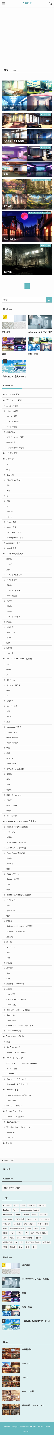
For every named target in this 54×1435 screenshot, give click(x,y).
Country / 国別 (12, 1090)
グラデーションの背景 (15, 437)
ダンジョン (10, 947)
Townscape (7, 1219)
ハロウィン (10, 1138)
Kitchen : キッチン (13, 732)
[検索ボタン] (50, 3)
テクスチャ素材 (13, 394)
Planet (26, 1215)
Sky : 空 (9, 517)
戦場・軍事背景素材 (25, 1238)
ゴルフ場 (9, 653)
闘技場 (9, 921)
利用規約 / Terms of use (20, 1426)
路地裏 (9, 717)
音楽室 (9, 800)
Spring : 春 (10, 1132)
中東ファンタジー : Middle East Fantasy (21, 1063)
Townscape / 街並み (15, 1036)
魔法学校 (9, 937)
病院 (8, 779)
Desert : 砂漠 (11, 548)
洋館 (8, 869)
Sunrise (43, 1215)
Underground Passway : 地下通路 (19, 926)
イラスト (17, 1224)
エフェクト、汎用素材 (15, 769)
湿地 (8, 485)
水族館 (9, 606)
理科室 (9, 811)
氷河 (8, 491)
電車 (8, 973)
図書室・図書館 (12, 743)
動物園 (9, 648)
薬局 (8, 952)
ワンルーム (10, 680)
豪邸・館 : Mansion (13, 795)
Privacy (33, 1426)
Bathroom (7, 1205)
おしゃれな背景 (12, 411)
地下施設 (9, 968)
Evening (41, 1205)
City (15, 1205)
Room (34, 1215)
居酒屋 (9, 601)
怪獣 (8, 916)
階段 (8, 690)
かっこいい (44, 1219)
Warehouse (31, 1219)
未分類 (9, 1143)
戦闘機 (9, 989)
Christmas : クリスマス (15, 1117)
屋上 (8, 722)
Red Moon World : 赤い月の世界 (18, 895)
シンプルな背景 (12, 421)
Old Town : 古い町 (13, 1047)
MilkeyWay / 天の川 (13, 480)
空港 (8, 958)
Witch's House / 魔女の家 (16, 843)
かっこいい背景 (12, 406)
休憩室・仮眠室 (12, 737)
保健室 (9, 670)
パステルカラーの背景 (15, 448)
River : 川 (10, 475)
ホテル (9, 612)
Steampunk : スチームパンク (17, 1079)
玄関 (8, 748)
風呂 (34, 1247)
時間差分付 (7, 1242)
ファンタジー (29, 1224)
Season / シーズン (14, 1111)
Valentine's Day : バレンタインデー (20, 1127)
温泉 (8, 643)
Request (40, 1426)
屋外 (5, 1238)
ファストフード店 (13, 617)
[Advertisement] (27, 35)
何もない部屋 (11, 805)
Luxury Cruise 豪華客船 (15, 932)
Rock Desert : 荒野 (13, 532)
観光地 (12, 1247)
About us (7, 1426)
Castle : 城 (10, 1015)
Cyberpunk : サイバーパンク (17, 1084)
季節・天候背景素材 (39, 1233)
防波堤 (9, 622)
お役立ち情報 (12, 453)
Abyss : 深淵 (11, 1005)
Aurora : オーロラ (13, 543)
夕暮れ (19, 1233)
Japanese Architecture (30, 1210)
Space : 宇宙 (11, 527)
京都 (8, 1042)
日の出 (38, 1238)
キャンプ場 (10, 632)
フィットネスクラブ (14, 575)
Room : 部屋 (11, 764)
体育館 (9, 774)
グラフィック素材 (14, 400)
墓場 (5, 1233)
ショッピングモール (14, 591)
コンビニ (9, 564)
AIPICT (27, 3)
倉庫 (8, 890)
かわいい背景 (11, 416)
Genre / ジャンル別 (14, 1058)
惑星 (12, 1238)
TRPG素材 (20, 1219)
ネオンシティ (11, 911)
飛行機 (9, 963)
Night (18, 1215)
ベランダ (9, 758)
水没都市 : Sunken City (15, 984)
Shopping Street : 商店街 (16, 1052)
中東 (5, 1229)
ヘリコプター (11, 832)
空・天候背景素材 (33, 1242)
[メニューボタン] (3, 3)
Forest (15, 1210)
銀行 (8, 753)
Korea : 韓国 (11, 1101)
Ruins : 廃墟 (11, 1020)
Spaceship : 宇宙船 (13, 1031)
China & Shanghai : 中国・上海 (18, 1095)
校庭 (8, 785)
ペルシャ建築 (43, 1224)
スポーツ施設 (11, 596)
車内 (8, 905)
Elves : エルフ (11, 1074)
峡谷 (8, 470)
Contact (47, 1426)
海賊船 (9, 837)
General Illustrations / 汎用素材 (20, 659)
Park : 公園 (10, 994)
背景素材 (46, 1242)
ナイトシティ (11, 900)
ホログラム (10, 432)
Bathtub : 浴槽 (11, 706)
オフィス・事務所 (13, 685)
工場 (8, 885)
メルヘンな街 (11, 1069)
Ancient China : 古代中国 (16, 848)
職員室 (9, 790)
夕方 (12, 1233)
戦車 (8, 979)
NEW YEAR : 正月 (13, 1122)
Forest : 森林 (11, 522)
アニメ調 (6, 1224)
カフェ (9, 638)
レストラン (10, 627)
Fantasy (6, 1210)
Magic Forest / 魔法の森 (15, 853)
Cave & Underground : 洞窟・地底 (19, 1026)
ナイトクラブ (11, 580)
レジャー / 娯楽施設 (14, 554)
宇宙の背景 (10, 442)
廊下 (8, 675)
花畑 (5, 1247)
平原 (8, 501)
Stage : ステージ (12, 874)
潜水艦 (9, 858)
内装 (36, 1229)
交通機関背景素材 (17, 1229)
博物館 (9, 585)
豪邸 (20, 1247)
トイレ (9, 664)
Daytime (31, 1205)
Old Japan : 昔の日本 (14, 1106)
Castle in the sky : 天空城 (16, 1000)
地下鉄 (9, 942)
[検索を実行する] (49, 300)
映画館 (9, 559)
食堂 (8, 711)
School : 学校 (11, 816)
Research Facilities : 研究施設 (18, 1010)
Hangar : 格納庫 (12, 879)
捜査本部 (9, 864)
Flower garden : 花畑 (14, 538)
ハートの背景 (11, 427)
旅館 (8, 570)
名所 (43, 1229)
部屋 (27, 1247)
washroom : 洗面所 (13, 727)
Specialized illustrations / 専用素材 (21, 821)
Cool (23, 1205)
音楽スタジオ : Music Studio (17, 827)
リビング (9, 701)
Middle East (8, 1215)
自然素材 (10, 459)
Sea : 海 (9, 512)
